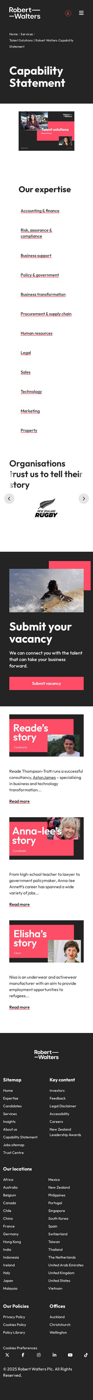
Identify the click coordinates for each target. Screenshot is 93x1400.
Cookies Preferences (20, 1348)
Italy (6, 1272)
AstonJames (44, 777)
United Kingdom (61, 1272)
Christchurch (60, 1324)
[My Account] (68, 12)
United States (59, 1280)
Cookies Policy (14, 1324)
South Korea (58, 1218)
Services (10, 1113)
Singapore (56, 1210)
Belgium (9, 1195)
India (7, 1249)
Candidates (12, 1106)
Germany (11, 1234)
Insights (9, 1121)
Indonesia (11, 1257)
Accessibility (59, 1113)
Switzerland (57, 1234)
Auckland (57, 1317)
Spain (52, 1226)
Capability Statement (20, 1137)
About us (10, 1129)
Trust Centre (13, 1152)
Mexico (54, 1179)
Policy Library (14, 1332)
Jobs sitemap (13, 1145)
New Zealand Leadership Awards (65, 1132)
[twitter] (7, 1355)
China (8, 1218)
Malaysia (10, 1288)
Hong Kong (12, 1241)
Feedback (58, 1098)
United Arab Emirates (65, 1265)
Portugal (55, 1203)
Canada (9, 1203)
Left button (9, 498)
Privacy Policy (14, 1317)
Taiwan (54, 1241)
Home (8, 1090)
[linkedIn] (54, 1355)
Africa (8, 1179)
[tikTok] (86, 1355)
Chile (7, 1210)
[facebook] (23, 1355)
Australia (10, 1187)
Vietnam (55, 1288)
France (9, 1226)
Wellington (58, 1332)
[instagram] (38, 1355)
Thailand (55, 1249)
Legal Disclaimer (63, 1106)
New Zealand (59, 1187)
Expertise (10, 1098)
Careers (56, 1121)
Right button (84, 498)
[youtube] (70, 1355)
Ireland (9, 1265)
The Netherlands (62, 1257)
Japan (8, 1280)
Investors (57, 1090)
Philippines (56, 1195)
